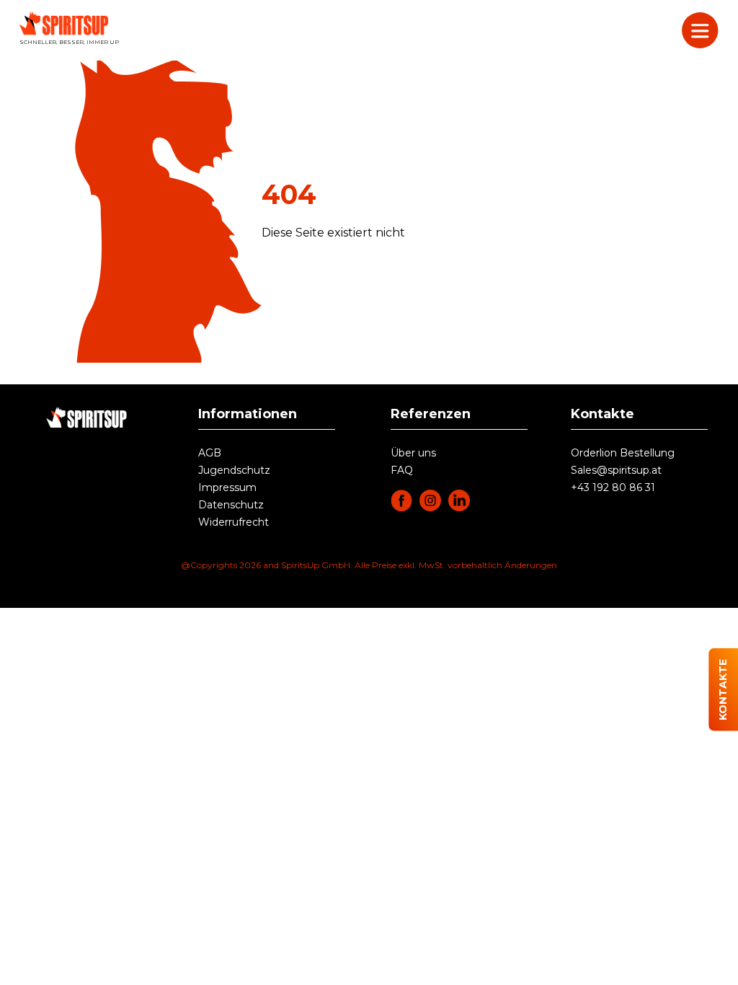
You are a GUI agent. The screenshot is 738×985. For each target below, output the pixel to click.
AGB (209, 452)
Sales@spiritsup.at (616, 470)
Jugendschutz (234, 470)
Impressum (227, 487)
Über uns (413, 452)
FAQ (402, 470)
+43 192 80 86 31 (613, 487)
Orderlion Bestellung (623, 452)
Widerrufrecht (233, 522)
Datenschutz (231, 504)
